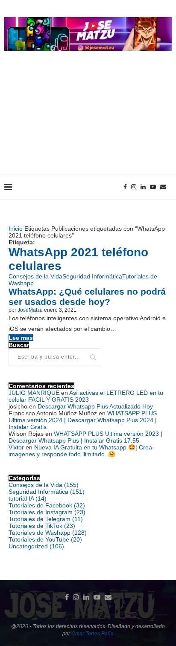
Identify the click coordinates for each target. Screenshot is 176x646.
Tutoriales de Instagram (47, 512)
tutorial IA (28, 498)
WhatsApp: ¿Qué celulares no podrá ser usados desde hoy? (87, 297)
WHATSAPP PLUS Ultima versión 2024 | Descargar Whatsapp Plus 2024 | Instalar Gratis (83, 420)
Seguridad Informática (92, 276)
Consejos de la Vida (35, 276)
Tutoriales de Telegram (46, 519)
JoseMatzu (30, 310)
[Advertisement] (88, 121)
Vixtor (16, 447)
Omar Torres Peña (92, 634)
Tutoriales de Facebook (47, 505)
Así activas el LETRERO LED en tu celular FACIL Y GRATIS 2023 (86, 396)
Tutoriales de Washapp (48, 532)
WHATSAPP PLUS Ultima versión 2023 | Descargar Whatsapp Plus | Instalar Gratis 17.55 (85, 437)
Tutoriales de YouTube (45, 539)
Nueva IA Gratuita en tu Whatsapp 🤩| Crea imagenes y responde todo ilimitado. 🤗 (80, 451)
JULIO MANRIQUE (34, 392)
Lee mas (21, 337)
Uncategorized (36, 546)
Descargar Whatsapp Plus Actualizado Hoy (95, 406)
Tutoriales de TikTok (42, 525)
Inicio (16, 228)
